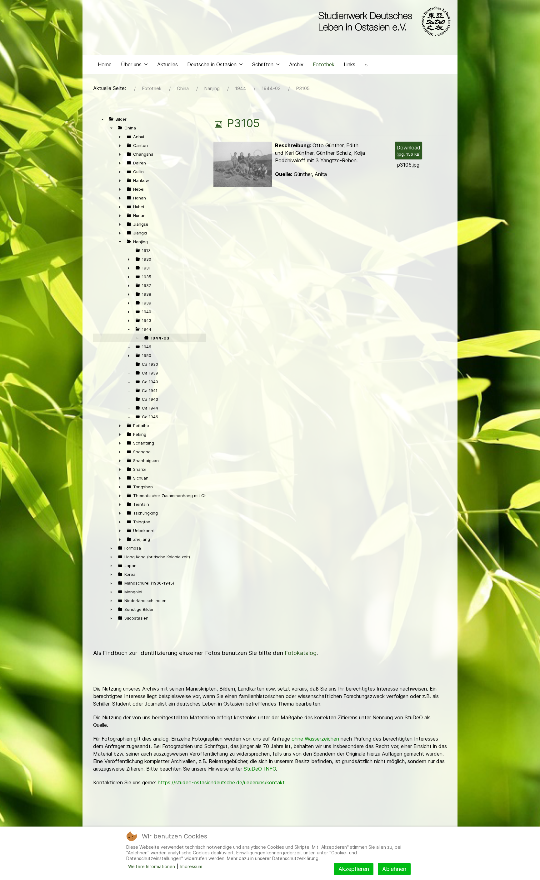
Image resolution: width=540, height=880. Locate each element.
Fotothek (323, 64)
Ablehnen (394, 869)
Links (349, 64)
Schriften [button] (262, 64)
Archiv (296, 64)
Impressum (191, 866)
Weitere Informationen (151, 866)
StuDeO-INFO (260, 769)
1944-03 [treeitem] (160, 337)
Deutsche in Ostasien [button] (212, 64)
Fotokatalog (301, 652)
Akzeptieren (353, 869)
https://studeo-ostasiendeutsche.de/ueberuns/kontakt (221, 782)
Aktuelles (167, 64)
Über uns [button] (131, 64)
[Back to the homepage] (383, 21)
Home (105, 64)
